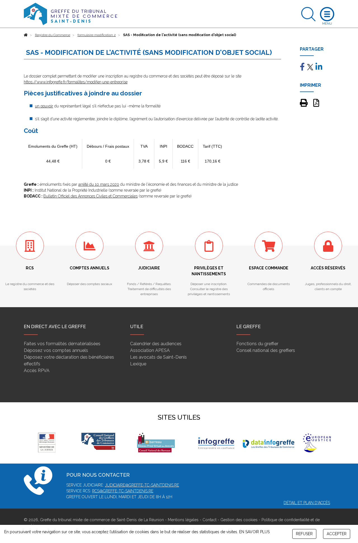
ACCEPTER (337, 534)
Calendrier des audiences (156, 343)
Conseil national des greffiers (265, 350)
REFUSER (304, 534)
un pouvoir (44, 106)
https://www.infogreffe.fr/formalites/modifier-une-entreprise (76, 82)
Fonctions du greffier (257, 343)
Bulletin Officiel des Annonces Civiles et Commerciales (90, 196)
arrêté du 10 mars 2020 (98, 184)
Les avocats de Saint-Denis (158, 357)
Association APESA (150, 350)
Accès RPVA (37, 370)
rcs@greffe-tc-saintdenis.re (122, 491)
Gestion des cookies (239, 520)
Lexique (138, 363)
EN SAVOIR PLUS (254, 532)
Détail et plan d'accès (307, 502)
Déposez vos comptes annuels (56, 350)
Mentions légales (183, 520)
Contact (209, 520)
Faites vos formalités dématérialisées (62, 343)
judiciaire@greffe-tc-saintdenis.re (142, 485)
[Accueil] (26, 35)
